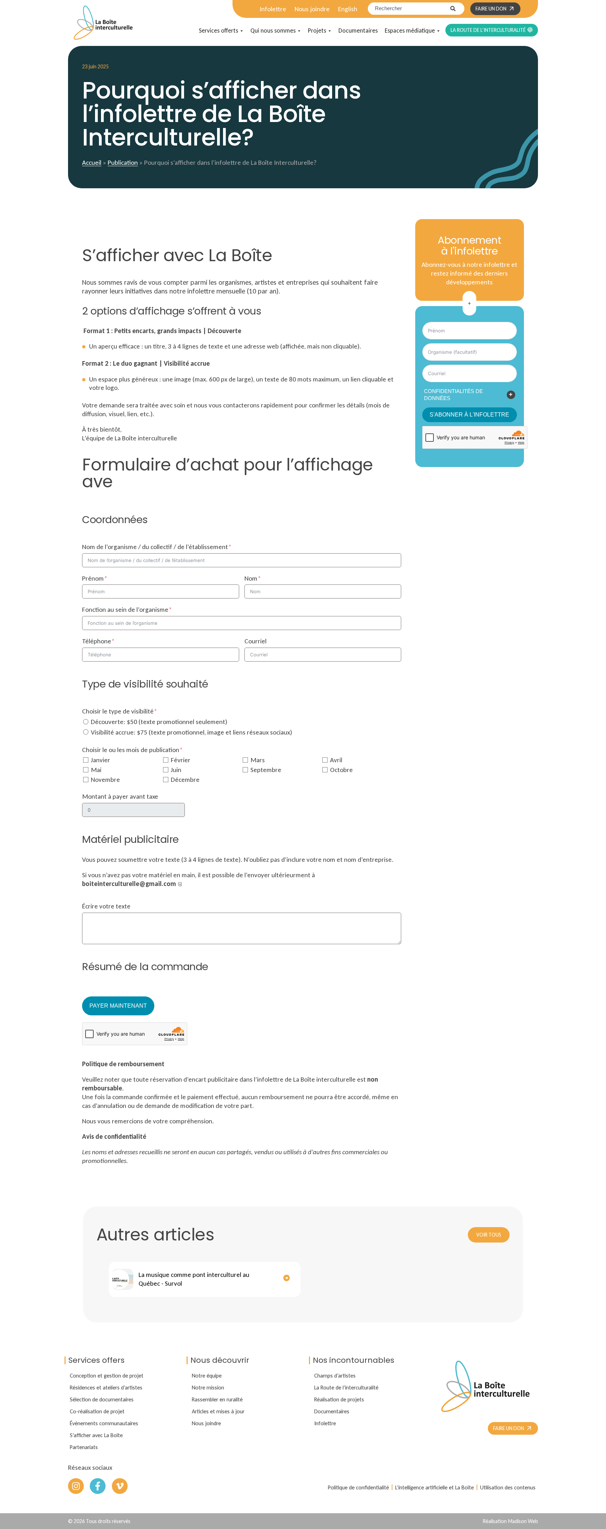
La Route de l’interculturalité (346, 1387)
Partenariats (84, 1446)
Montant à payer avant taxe (120, 796)
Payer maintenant (118, 1006)
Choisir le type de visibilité (118, 711)
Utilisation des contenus (508, 1487)
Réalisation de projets (339, 1399)
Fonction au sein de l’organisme (125, 609)
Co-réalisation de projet (97, 1411)
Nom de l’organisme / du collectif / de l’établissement (155, 547)
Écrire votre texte (106, 906)
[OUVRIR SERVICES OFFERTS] (241, 31)
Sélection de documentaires (102, 1399)
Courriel (255, 641)
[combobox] (409, 8)
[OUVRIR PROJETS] (329, 31)
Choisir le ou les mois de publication (130, 750)
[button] (469, 303)
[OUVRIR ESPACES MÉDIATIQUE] (438, 31)
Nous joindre (312, 9)
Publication (123, 162)
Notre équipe (207, 1375)
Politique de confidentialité (358, 1487)
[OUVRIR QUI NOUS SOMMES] (299, 31)
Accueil (91, 162)
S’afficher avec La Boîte (96, 1435)
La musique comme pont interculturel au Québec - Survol (194, 1279)
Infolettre (273, 9)
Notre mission (208, 1387)
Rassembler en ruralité (217, 1399)
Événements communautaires (104, 1423)
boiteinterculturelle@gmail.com (129, 884)
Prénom (93, 578)
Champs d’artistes (335, 1375)
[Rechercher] (457, 8)
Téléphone (96, 641)
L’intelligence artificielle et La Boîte (434, 1487)
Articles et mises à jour (218, 1411)
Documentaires (331, 1411)
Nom (250, 578)
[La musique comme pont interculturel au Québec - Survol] (122, 1279)
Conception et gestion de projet (106, 1375)
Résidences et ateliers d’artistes (106, 1387)
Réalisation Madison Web (510, 1521)
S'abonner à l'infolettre (469, 415)
